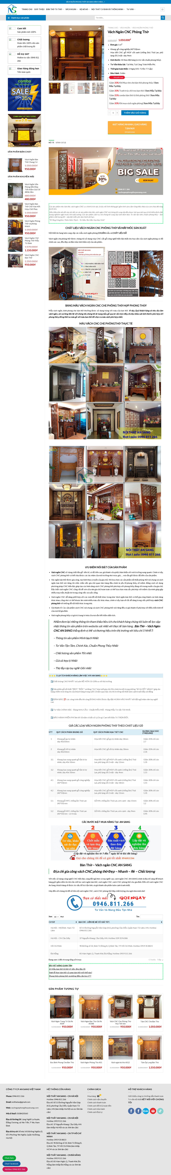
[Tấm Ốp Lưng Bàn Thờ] (150, 1048)
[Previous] (53, 53)
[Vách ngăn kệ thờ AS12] (121, 1048)
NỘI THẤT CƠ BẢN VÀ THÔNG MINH (107, 9)
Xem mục (56, 916)
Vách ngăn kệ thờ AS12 (120, 1062)
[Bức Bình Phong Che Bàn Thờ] (62, 1048)
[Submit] (163, 18)
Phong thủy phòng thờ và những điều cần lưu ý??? (70, 976)
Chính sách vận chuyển (97, 1099)
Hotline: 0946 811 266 (15, 1169)
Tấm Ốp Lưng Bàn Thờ (150, 1062)
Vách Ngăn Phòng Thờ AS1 (91, 1062)
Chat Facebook (11, 1164)
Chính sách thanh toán (96, 1102)
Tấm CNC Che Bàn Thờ (149, 1021)
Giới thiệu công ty (135, 1096)
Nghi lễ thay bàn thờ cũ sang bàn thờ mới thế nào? (70, 972)
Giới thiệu (39, 9)
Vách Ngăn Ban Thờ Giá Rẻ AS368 (91, 1022)
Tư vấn (130, 9)
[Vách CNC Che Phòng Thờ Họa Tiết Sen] (121, 1007)
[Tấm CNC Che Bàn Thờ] (150, 1007)
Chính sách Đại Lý (94, 1112)
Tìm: (138, 916)
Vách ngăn (70, 9)
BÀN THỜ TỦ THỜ (54, 9)
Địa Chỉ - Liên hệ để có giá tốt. (94, 922)
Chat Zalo (9, 1158)
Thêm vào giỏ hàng (135, 112)
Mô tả (51, 143)
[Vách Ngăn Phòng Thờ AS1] (91, 1048)
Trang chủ (27, 9)
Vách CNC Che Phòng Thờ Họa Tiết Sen (120, 1022)
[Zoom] (52, 77)
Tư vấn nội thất (134, 1099)
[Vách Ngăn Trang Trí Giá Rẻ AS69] (62, 1007)
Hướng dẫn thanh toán (153, 1096)
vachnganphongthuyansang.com (25, 1107)
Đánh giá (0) (61, 143)
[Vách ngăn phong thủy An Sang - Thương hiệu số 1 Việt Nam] (12, 9)
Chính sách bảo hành (96, 1109)
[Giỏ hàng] (162, 9)
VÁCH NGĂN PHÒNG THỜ (142, 28)
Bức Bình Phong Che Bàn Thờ (62, 1062)
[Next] (100, 53)
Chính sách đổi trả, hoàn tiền (99, 1105)
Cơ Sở (52, 922)
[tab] (51, 142)
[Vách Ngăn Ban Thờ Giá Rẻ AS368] (91, 1007)
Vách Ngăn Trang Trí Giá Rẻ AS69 (62, 1022)
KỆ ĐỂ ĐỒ (84, 9)
